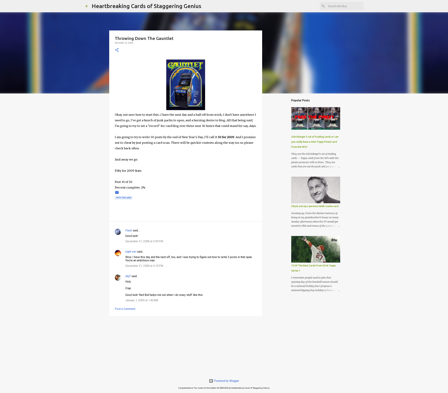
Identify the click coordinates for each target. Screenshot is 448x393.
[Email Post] (117, 194)
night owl (130, 251)
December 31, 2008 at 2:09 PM (144, 241)
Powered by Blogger (226, 380)
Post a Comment (125, 309)
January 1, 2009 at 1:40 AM (141, 300)
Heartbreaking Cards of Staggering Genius (146, 6)
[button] (117, 50)
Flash (128, 230)
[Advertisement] (186, 345)
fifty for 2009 (123, 198)
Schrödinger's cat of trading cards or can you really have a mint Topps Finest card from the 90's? (314, 141)
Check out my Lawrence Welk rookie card (315, 206)
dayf (128, 276)
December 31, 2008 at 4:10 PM (144, 265)
